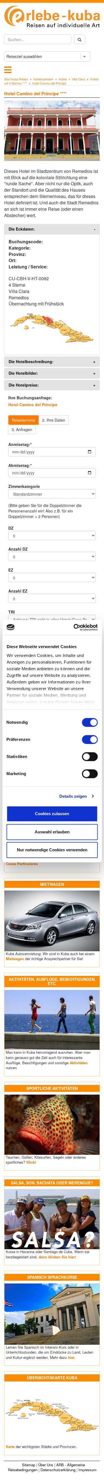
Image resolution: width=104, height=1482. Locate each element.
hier (71, 1357)
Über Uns (45, 1464)
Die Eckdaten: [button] (22, 229)
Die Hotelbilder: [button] (23, 373)
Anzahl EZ (17, 591)
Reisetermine (23, 420)
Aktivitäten (79, 1062)
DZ (11, 528)
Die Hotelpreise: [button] (24, 385)
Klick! (31, 1162)
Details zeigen (73, 796)
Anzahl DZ (18, 549)
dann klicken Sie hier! (57, 1256)
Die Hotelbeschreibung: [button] (31, 362)
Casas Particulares (22, 863)
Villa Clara (78, 79)
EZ (10, 570)
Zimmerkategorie (24, 486)
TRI (11, 612)
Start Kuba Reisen (16, 79)
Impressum (87, 1469)
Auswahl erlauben (52, 832)
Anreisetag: (20, 444)
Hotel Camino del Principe (49, 83)
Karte (10, 1446)
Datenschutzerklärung (57, 1469)
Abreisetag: (20, 465)
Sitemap (28, 1464)
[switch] (90, 739)
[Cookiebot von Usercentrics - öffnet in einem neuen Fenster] (74, 627)
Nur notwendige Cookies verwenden (52, 849)
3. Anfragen (22, 429)
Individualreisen (43, 79)
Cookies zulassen (52, 813)
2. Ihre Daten (53, 420)
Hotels (63, 79)
